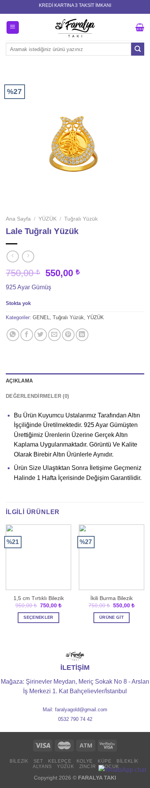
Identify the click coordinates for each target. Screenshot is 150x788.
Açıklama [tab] (19, 381)
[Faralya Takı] (75, 27)
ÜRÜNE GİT (111, 617)
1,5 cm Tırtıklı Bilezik (38, 598)
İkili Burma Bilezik (111, 598)
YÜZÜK (47, 219)
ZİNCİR (87, 766)
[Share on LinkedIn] (82, 334)
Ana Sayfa (18, 219)
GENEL (41, 317)
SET (38, 761)
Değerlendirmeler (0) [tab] (37, 396)
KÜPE (104, 761)
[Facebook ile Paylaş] (26, 334)
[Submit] (137, 49)
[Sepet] (139, 27)
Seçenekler (38, 617)
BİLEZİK (19, 761)
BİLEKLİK (127, 761)
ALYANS (42, 766)
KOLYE (85, 761)
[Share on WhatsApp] (13, 334)
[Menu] (13, 27)
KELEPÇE (59, 761)
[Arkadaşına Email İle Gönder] (54, 334)
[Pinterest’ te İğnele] (68, 334)
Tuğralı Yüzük (81, 219)
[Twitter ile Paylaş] (40, 334)
